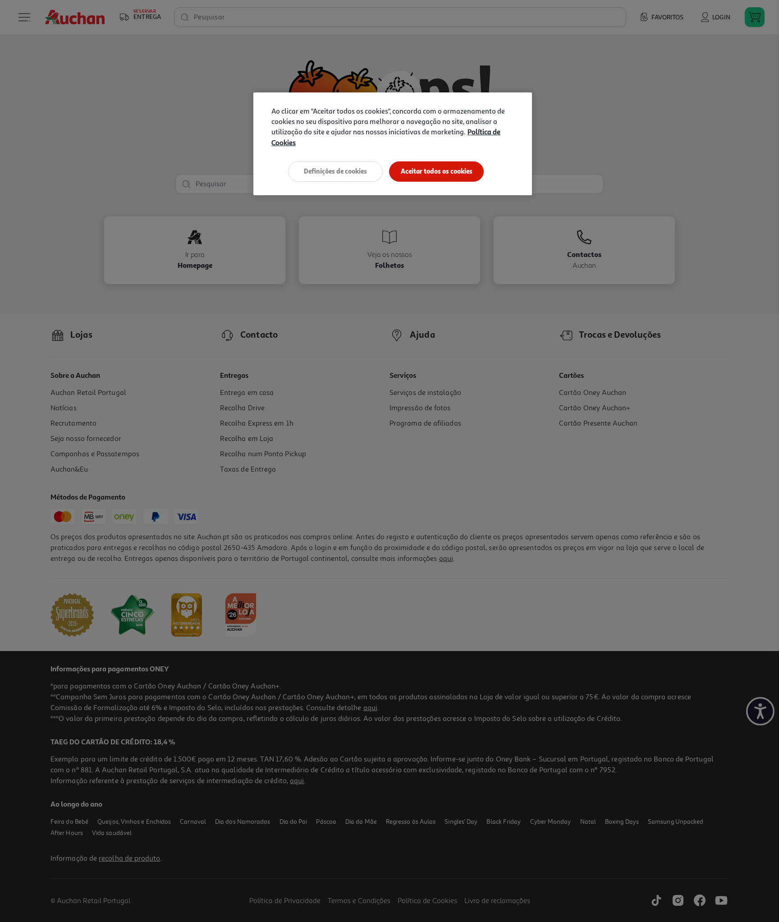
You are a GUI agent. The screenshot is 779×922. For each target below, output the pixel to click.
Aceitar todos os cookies (436, 171)
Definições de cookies (335, 171)
